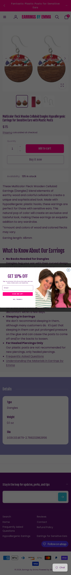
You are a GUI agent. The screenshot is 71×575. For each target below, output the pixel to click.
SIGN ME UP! (17, 294)
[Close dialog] (68, 270)
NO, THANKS (17, 299)
